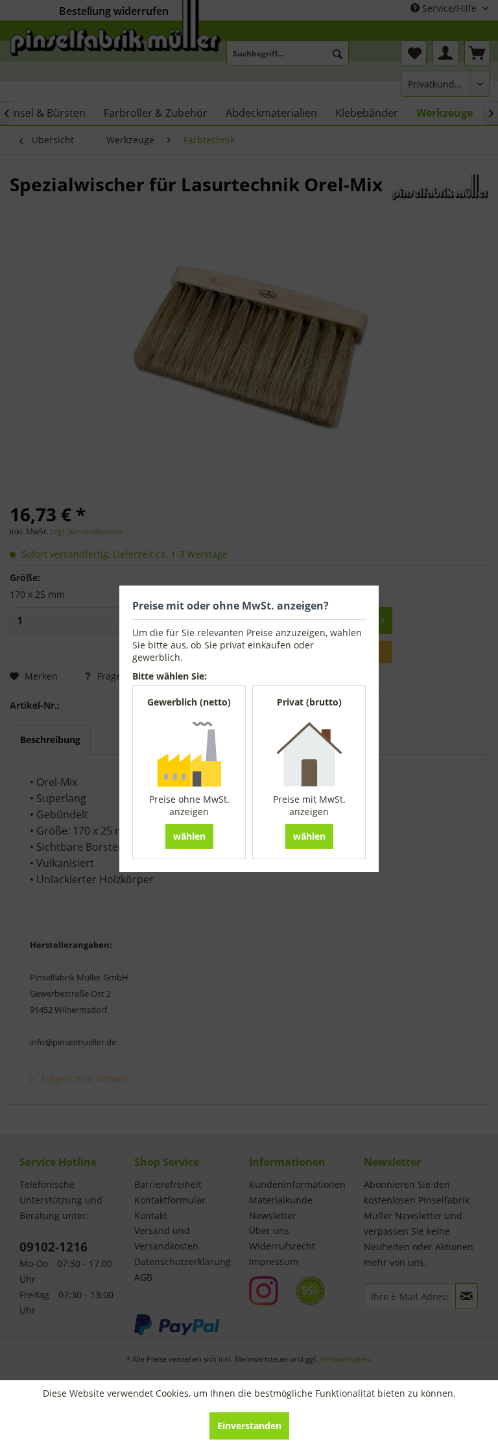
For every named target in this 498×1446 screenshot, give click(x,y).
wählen (189, 836)
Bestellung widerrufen (114, 11)
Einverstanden (249, 1425)
